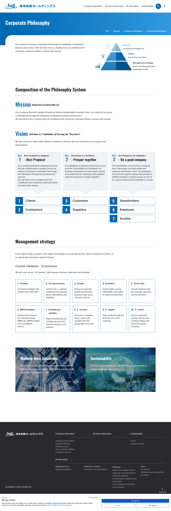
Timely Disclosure (118, 487)
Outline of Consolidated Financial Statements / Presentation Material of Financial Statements (124, 473)
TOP (107, 31)
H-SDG (133, 441)
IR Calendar (145, 469)
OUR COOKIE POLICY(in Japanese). (59, 505)
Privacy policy (93, 497)
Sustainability (137, 434)
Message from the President (64, 441)
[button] (6, 497)
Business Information (114, 6)
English (116, 31)
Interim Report (117, 481)
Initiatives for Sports (137, 444)
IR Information (61, 460)
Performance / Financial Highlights (95, 469)
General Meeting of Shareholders (123, 484)
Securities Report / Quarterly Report (124, 479)
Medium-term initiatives (63, 469)
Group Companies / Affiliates (65, 449)
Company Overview (62, 446)
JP (164, 6)
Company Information (133, 31)
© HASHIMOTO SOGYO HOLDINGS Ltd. (18, 487)
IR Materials (116, 467)
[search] (158, 6)
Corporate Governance (63, 452)
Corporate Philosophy (62, 444)
